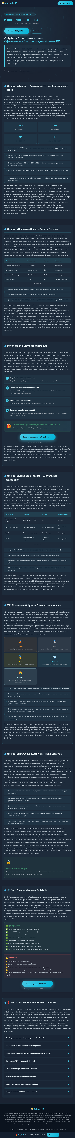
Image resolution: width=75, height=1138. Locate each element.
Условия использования (37, 1130)
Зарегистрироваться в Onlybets (36, 437)
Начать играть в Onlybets (36, 984)
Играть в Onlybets (15, 31)
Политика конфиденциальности (19, 1130)
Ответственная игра (52, 1130)
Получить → (53, 1135)
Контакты (63, 1130)
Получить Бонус (65, 3)
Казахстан (36, 31)
